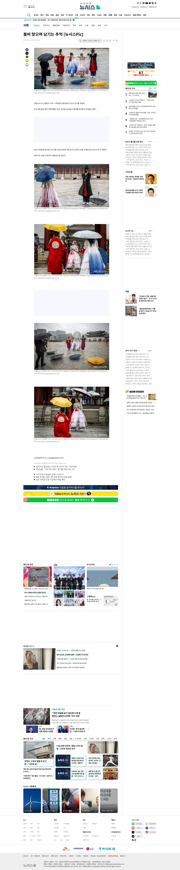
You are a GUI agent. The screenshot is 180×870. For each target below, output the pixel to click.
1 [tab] (110, 564)
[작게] (113, 40)
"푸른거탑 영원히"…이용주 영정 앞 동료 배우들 (72, 659)
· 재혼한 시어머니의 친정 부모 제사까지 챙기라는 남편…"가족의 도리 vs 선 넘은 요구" (141, 406)
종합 (43, 738)
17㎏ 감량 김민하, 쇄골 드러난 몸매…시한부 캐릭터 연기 (69, 747)
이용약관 (85, 856)
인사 (55, 840)
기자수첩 (128, 172)
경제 (52, 15)
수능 (105, 25)
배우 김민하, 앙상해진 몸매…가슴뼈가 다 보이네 (72, 655)
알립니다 (122, 856)
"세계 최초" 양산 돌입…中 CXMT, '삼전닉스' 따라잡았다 (38, 777)
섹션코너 (56, 836)
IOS (112, 840)
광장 (115, 15)
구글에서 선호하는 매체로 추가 (91, 41)
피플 (127, 291)
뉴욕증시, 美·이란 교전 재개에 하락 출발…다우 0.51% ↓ (77, 773)
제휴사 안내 (45, 856)
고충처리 (71, 856)
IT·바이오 (69, 15)
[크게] (116, 40)
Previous (24, 729)
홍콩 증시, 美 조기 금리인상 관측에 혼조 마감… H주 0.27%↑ (95, 773)
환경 (93, 25)
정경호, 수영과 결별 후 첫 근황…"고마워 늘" (35, 762)
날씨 (99, 25)
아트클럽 (56, 828)
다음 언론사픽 (152, 824)
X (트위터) (138, 832)
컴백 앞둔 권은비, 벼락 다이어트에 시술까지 (71, 667)
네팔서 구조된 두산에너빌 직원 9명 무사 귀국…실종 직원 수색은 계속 (77, 760)
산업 (62, 15)
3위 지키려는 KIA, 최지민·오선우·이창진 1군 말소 (95, 760)
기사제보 (78, 856)
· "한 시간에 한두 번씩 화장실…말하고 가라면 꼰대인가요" (141, 410)
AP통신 (113, 824)
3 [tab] (115, 564)
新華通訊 (113, 828)
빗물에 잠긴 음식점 (30, 600)
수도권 (82, 15)
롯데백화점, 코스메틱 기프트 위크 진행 (36, 589)
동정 (67, 840)
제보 (144, 15)
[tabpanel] (102, 580)
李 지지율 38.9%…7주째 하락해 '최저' (94, 600)
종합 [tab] (155, 88)
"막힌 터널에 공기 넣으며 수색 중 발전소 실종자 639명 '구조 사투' (66, 714)
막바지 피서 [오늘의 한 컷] (95, 589)
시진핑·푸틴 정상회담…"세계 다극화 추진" (77, 731)
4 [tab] (117, 564)
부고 (61, 840)
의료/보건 (66, 25)
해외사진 (94, 824)
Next (89, 729)
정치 (42, 15)
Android (113, 836)
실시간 (36, 15)
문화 (93, 15)
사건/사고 (46, 25)
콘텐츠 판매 (54, 856)
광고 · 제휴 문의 (35, 856)
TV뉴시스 (127, 15)
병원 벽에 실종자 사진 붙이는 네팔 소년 (36, 604)
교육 (80, 25)
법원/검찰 (56, 25)
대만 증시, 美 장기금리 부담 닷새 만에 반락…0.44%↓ (37, 770)
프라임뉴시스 (144, 7)
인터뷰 (56, 832)
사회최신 (36, 25)
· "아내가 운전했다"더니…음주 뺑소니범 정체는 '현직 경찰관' (141, 413)
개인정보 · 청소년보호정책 (98, 856)
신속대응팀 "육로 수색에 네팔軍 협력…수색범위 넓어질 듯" (46, 20)
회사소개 (25, 856)
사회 (76, 15)
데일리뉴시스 (66, 836)
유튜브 (138, 828)
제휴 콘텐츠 (137, 15)
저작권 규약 (63, 856)
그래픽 (84, 828)
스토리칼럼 (66, 824)
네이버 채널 (138, 824)
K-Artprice (135, 7)
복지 (74, 25)
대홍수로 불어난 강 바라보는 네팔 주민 (36, 596)
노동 (86, 25)
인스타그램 (152, 832)
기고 (64, 828)
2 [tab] (112, 564)
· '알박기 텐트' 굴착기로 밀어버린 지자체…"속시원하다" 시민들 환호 (141, 403)
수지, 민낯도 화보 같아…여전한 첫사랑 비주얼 (71, 663)
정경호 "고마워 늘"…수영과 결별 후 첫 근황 (71, 650)
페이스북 (152, 828)
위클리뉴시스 (153, 7)
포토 (120, 15)
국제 (47, 15)
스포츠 (99, 15)
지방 (88, 15)
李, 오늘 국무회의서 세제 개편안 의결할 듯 (46, 731)
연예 (105, 15)
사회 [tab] (150, 88)
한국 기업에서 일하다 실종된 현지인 (35, 593)
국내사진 (85, 824)
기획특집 (65, 832)
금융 (57, 15)
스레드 (138, 836)
